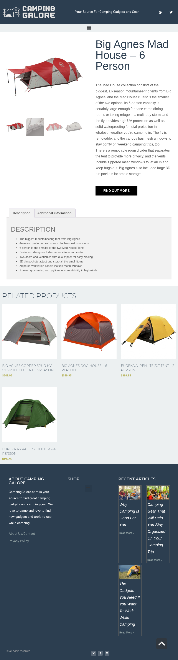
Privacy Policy (19, 541)
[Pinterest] (160, 12)
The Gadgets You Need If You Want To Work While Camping (129, 604)
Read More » (126, 533)
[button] (89, 28)
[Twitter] (171, 12)
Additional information (54, 213)
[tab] (22, 213)
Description (21, 213)
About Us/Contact (22, 534)
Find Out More (116, 190)
